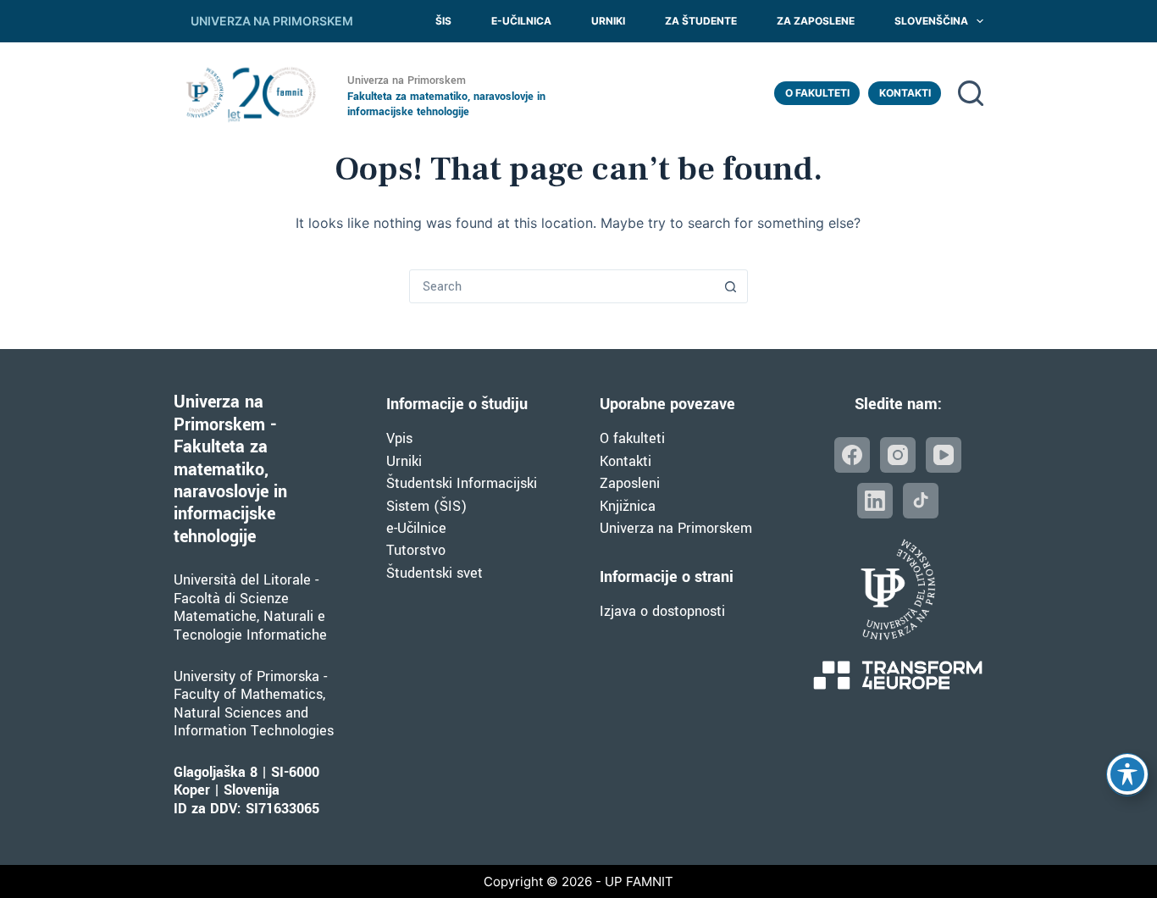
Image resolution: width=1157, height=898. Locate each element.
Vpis (399, 438)
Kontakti (905, 92)
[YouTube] (943, 455)
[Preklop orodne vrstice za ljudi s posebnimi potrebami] (1127, 774)
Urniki (608, 20)
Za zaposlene (816, 20)
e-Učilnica (521, 20)
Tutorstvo (416, 550)
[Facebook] (852, 455)
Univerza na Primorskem (676, 528)
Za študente (701, 20)
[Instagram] (898, 455)
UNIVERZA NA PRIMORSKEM (272, 21)
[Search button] (731, 286)
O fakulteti (817, 92)
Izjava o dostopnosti (662, 611)
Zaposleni (630, 483)
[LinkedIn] (875, 500)
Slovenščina (931, 20)
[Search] (970, 93)
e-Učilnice (416, 528)
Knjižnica (628, 506)
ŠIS (443, 20)
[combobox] (562, 286)
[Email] (920, 500)
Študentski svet (434, 573)
